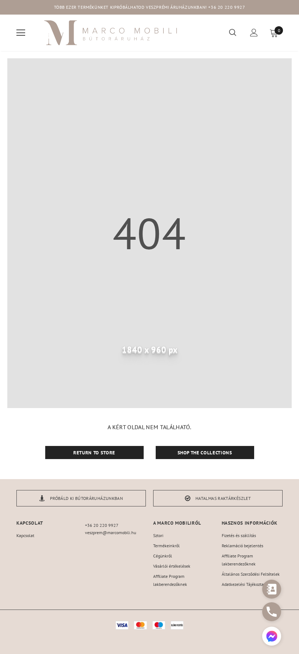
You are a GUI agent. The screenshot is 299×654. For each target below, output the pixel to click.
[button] (271, 637)
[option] (81, 498)
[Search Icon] (232, 32)
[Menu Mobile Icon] (20, 32)
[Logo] (111, 33)
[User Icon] (254, 32)
